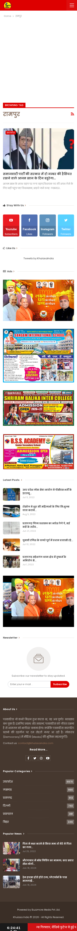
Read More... (39, 749)
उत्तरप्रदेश (11, 132)
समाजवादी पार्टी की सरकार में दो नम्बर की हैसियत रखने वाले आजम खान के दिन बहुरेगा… (37, 176)
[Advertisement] (38, 58)
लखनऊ (7, 790)
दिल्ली (6, 806)
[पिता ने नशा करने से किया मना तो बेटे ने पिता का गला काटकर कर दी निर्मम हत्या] (11, 848)
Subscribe (60, 684)
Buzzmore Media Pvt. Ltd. (46, 909)
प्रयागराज (8, 814)
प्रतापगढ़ (7, 798)
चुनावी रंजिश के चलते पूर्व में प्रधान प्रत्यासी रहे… (48, 540)
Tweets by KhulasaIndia (38, 258)
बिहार (6, 822)
